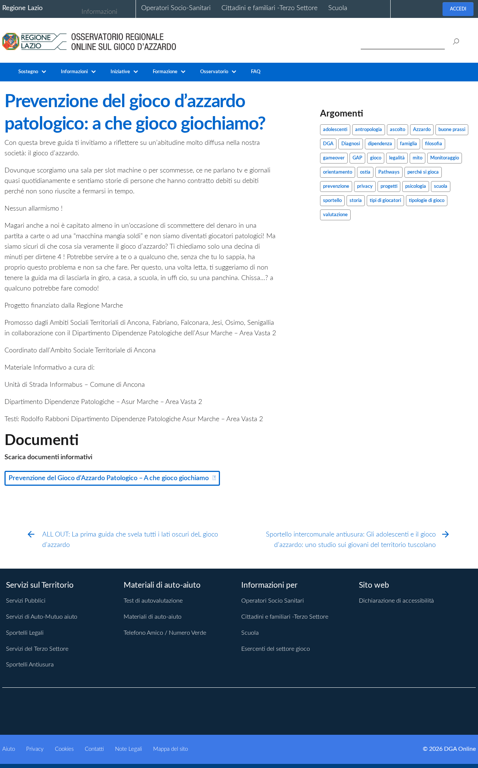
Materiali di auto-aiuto (152, 617)
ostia (365, 172)
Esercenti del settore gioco (275, 649)
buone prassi (451, 129)
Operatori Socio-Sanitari (176, 8)
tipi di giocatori (385, 200)
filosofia (433, 144)
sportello (332, 200)
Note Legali (128, 749)
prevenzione (336, 186)
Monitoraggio (444, 158)
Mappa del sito (170, 749)
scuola (440, 186)
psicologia (415, 186)
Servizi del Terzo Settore (37, 649)
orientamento (337, 172)
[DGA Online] (89, 41)
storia (356, 200)
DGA (328, 144)
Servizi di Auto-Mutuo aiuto (41, 617)
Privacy (35, 749)
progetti (389, 186)
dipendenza (380, 144)
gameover (334, 158)
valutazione (335, 214)
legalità (397, 158)
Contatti (94, 749)
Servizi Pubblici (26, 601)
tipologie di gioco (426, 200)
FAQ (255, 71)
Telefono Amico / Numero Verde (165, 633)
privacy (365, 186)
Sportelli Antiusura (30, 665)
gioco (375, 158)
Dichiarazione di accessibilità (396, 601)
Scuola (337, 8)
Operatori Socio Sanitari (272, 601)
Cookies (64, 749)
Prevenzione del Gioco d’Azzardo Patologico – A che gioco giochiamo (109, 478)
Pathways (389, 172)
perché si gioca (423, 172)
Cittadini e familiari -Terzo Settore (269, 8)
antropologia (368, 129)
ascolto (397, 129)
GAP (357, 158)
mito (417, 158)
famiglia (408, 144)
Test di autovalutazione (153, 601)
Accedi (458, 9)
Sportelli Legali (25, 633)
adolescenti (335, 129)
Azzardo (422, 129)
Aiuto (8, 749)
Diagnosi (350, 144)
